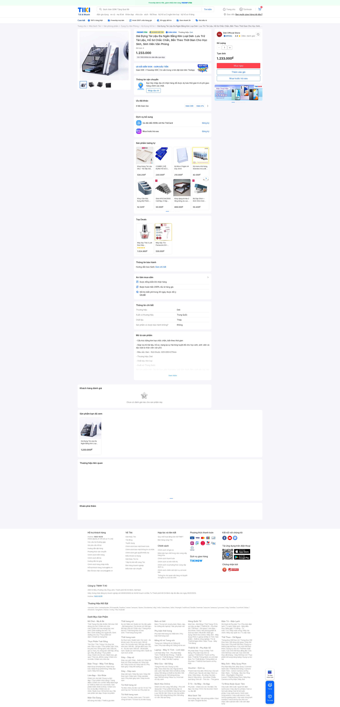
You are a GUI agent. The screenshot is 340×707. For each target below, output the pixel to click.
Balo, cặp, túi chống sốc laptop (170, 625)
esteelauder (104, 608)
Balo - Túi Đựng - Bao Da (235, 673)
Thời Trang (208, 624)
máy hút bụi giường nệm (236, 696)
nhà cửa (139, 14)
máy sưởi (225, 687)
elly (154, 608)
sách (146, 14)
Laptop (176, 659)
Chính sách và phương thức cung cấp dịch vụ (172, 566)
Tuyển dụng (130, 543)
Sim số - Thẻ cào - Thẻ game (207, 679)
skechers (165, 608)
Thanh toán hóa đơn (195, 671)
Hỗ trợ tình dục (106, 691)
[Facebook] (224, 538)
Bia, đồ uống (96, 653)
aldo (172, 608)
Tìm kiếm (208, 9)
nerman (200, 608)
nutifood (186, 608)
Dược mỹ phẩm (109, 693)
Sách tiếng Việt (193, 698)
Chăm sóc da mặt (94, 678)
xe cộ (112, 14)
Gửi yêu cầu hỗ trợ (94, 545)
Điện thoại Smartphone (96, 667)
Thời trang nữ (127, 621)
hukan (106, 610)
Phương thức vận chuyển (97, 552)
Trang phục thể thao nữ (230, 640)
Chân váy (137, 628)
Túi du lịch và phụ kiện (167, 624)
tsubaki (122, 610)
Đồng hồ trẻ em (179, 645)
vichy (112, 610)
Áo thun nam (126, 640)
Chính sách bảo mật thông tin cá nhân (140, 549)
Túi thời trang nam (129, 694)
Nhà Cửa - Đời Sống (164, 664)
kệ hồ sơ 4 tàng (187, 14)
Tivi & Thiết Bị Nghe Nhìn (201, 640)
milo (159, 608)
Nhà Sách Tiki (194, 695)
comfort (240, 608)
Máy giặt (229, 628)
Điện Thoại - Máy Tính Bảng (101, 664)
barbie (122, 608)
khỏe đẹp (130, 14)
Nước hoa (96, 691)
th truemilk (114, 608)
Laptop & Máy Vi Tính (206, 637)
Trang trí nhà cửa (161, 667)
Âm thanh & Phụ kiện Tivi (231, 624)
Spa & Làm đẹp (204, 673)
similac (233, 608)
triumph (178, 608)
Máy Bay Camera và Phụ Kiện (236, 678)
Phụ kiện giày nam (133, 678)
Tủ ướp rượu (245, 633)
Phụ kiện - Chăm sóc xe (197, 687)
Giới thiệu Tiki (131, 537)
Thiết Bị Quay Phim (235, 677)
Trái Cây (91, 644)
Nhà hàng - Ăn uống (200, 675)
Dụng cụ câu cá (232, 649)
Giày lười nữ (141, 664)
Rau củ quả (96, 646)
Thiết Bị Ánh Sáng (236, 669)
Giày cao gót (126, 660)
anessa (214, 608)
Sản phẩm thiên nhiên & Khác (101, 686)
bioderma (148, 608)
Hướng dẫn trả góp (95, 561)
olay (227, 608)
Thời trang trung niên (134, 633)
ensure (134, 608)
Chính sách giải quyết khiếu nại (137, 553)
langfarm (99, 610)
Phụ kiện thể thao (236, 644)
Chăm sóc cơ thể (99, 683)
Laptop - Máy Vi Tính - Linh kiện (170, 650)
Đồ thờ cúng (163, 677)
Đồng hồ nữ (168, 643)
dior (96, 608)
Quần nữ (137, 624)
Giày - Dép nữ (127, 657)
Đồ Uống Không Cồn (168, 695)
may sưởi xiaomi (233, 693)
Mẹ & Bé (202, 633)
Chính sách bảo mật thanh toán (137, 546)
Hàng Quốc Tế (194, 621)
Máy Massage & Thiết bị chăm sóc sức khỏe (103, 684)
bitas (246, 608)
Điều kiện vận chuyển (134, 569)
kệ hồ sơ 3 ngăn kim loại (168, 14)
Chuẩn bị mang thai (99, 637)
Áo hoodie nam (132, 644)
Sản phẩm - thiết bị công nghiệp (203, 638)
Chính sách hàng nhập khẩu (98, 564)
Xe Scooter (208, 689)
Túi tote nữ (135, 690)
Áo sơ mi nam (136, 642)
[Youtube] (230, 538)
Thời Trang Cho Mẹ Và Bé (97, 624)
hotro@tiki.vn (107, 567)
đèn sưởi (233, 687)
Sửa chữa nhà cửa (165, 669)
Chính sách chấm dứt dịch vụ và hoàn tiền (172, 571)
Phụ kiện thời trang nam (169, 635)
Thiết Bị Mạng (167, 657)
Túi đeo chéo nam (135, 697)
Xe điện (210, 687)
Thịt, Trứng (99, 644)
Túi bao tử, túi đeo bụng (141, 699)
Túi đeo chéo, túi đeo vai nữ (131, 688)
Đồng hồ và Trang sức (165, 640)
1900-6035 (98, 537)
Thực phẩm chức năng (100, 680)
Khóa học (208, 671)
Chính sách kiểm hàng (96, 555)
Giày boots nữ (130, 664)
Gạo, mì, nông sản (100, 651)
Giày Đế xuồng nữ (136, 667)
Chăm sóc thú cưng (162, 687)
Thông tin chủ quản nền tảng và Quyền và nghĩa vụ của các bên (172, 576)
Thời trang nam (128, 637)
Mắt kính (175, 634)
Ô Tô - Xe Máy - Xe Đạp (199, 684)
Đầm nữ (130, 624)
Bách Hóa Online (162, 684)
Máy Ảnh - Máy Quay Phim (234, 664)
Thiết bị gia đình (108, 701)
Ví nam (123, 697)
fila (116, 610)
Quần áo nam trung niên (135, 651)
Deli (191, 32)
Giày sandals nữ (134, 662)
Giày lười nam (126, 674)
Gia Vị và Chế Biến (166, 691)
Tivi (227, 631)
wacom (207, 608)
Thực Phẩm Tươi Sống (98, 641)
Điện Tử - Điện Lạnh (231, 621)
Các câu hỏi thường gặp (97, 542)
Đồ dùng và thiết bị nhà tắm (170, 673)
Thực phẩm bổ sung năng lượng (237, 656)
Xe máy (195, 689)
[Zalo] (235, 538)
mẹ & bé (120, 14)
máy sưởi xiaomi (239, 695)
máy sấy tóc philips (238, 689)
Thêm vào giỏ (238, 72)
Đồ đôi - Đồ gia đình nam (138, 646)
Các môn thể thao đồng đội (237, 651)
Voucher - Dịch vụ (196, 668)
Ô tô (201, 689)
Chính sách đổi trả (94, 558)
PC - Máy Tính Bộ (165, 659)
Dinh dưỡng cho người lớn (101, 633)
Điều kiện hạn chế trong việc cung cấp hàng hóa (172, 554)
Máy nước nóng (236, 631)
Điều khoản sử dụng (133, 556)
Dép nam (133, 676)
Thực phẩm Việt (108, 646)
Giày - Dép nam (128, 671)
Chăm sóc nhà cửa (102, 659)
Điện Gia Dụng (94, 698)
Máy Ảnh (241, 679)
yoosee (221, 608)
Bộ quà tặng (165, 697)
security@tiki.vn (106, 571)
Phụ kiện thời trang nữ (163, 634)
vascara (91, 608)
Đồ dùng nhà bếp (94, 701)
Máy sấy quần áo (233, 633)
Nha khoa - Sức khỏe (202, 677)
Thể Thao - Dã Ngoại (231, 637)
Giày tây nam (138, 674)
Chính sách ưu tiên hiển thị (168, 562)
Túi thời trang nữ (128, 685)
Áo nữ (123, 624)
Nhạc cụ (172, 677)
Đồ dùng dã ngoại (237, 642)
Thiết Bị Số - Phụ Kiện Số (199, 648)
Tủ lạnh (229, 626)
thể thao (153, 14)
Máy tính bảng (98, 671)
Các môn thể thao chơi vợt (236, 652)
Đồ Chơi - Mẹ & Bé (96, 621)
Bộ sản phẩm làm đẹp (102, 692)
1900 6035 (98, 596)
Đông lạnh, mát (104, 649)
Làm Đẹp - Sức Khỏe (97, 675)
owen (128, 608)
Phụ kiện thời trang (163, 631)
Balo (156, 624)
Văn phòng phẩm (207, 698)
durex (141, 608)
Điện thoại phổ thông (100, 669)
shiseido (91, 610)
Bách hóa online (199, 635)
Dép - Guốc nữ (137, 660)
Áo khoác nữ (139, 626)
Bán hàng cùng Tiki (165, 540)
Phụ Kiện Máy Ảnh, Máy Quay (233, 667)
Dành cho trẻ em (99, 655)
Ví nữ (145, 688)
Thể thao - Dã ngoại (199, 628)
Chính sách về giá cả (166, 550)
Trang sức (158, 643)
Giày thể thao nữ (241, 655)
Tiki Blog (129, 540)
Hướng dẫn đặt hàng (95, 548)
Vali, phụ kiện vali (178, 626)
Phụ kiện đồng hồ (165, 645)
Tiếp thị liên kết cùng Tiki (135, 562)
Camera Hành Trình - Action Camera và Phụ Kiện (236, 671)
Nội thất (166, 671)
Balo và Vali (160, 621)
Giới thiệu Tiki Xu (132, 559)
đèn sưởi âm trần (232, 702)
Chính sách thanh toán (166, 558)
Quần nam (136, 640)
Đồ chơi (111, 624)
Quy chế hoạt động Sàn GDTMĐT (170, 537)
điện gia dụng (103, 14)
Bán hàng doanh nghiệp (135, 565)
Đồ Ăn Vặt (163, 693)
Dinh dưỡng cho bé (99, 631)
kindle (193, 608)
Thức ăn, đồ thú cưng (100, 657)
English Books (201, 701)
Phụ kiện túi (145, 690)
